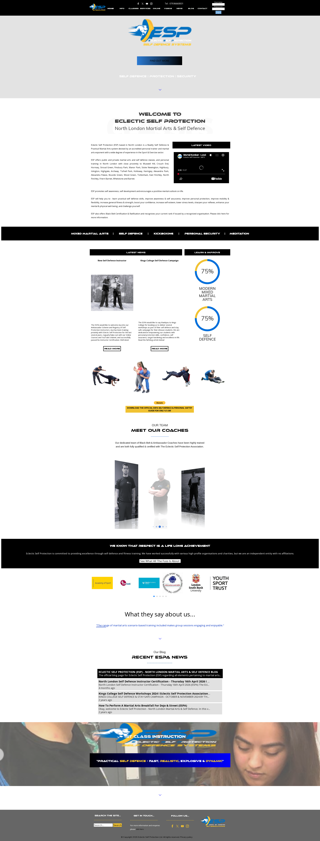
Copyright (127, 837)
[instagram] (151, 3)
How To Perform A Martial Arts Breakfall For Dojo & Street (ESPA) (143, 705)
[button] (154, 596)
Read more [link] (159, 349)
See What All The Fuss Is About (160, 561)
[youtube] (147, 3)
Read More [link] (112, 349)
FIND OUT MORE (159, 60)
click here (221, 213)
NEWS (179, 8)
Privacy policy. (186, 837)
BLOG (191, 8)
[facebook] (138, 3)
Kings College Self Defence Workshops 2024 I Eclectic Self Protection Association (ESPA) (158, 693)
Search (117, 825)
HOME (111, 8)
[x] (142, 3)
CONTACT (202, 8)
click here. (140, 829)
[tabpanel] (174, 3)
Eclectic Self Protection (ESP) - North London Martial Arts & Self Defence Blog (158, 672)
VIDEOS (168, 8)
